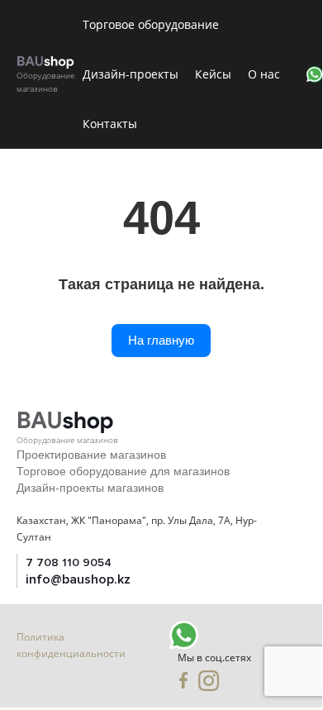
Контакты (110, 123)
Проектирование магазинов (91, 454)
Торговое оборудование (151, 24)
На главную (161, 340)
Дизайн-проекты (130, 74)
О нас (264, 74)
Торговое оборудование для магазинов (123, 471)
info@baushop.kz (78, 579)
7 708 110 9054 (69, 562)
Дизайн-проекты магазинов (90, 487)
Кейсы (213, 74)
